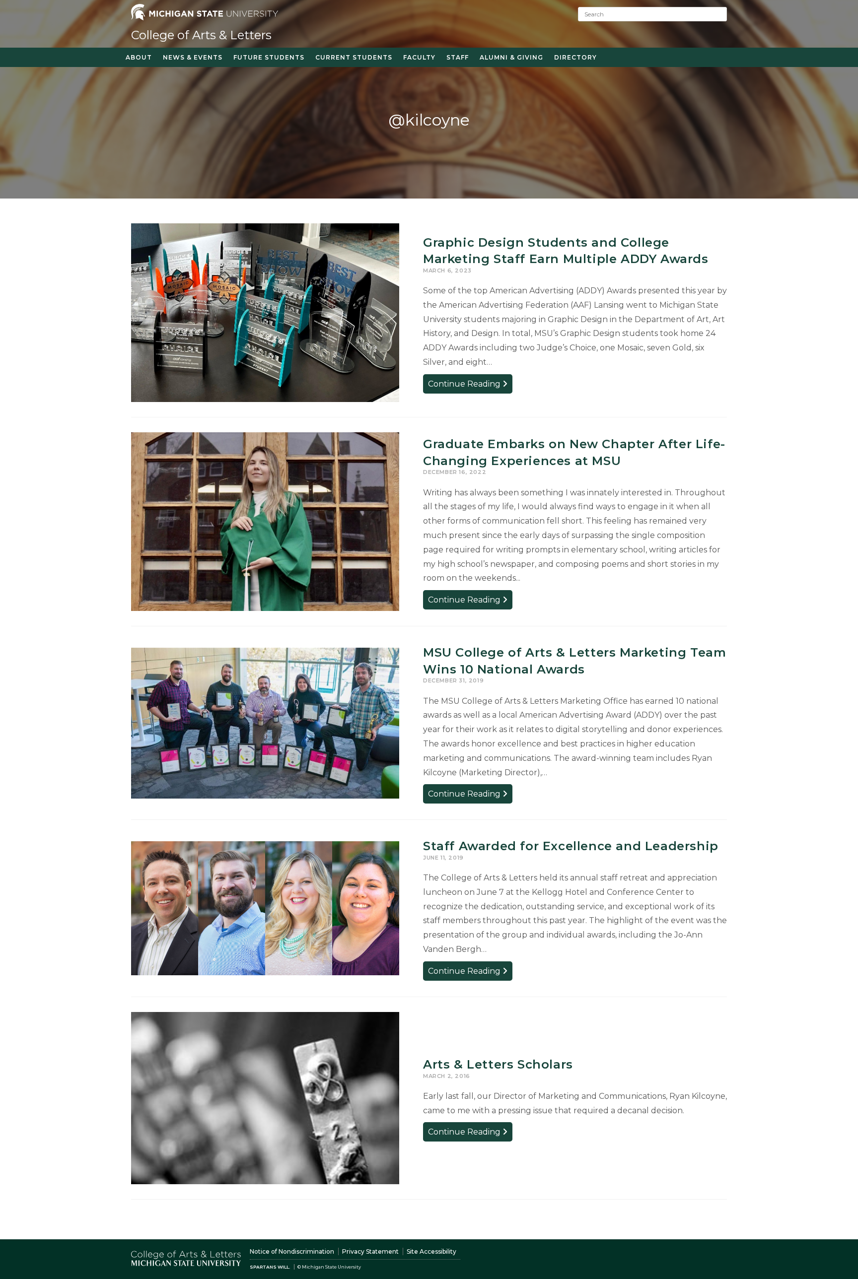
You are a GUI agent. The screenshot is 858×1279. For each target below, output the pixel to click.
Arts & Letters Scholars (498, 1064)
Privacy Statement (370, 1251)
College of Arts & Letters (201, 35)
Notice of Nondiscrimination (292, 1251)
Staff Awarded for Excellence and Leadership (570, 846)
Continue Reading (470, 386)
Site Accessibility (431, 1251)
